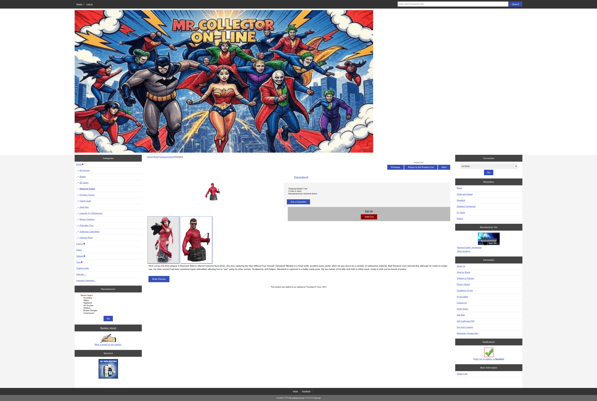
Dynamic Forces (87, 195)
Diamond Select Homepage (469, 247)
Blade (459, 188)
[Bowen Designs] (108, 310)
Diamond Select (166, 157)
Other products (463, 251)
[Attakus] (108, 308)
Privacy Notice (463, 284)
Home (79, 4)
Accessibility (462, 297)
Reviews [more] (108, 328)
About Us (461, 266)
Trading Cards (82, 268)
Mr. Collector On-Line (296, 398)
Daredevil (461, 200)
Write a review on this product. (108, 344)
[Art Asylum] (108, 305)
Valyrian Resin (86, 238)
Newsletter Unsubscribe (467, 333)
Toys (78, 262)
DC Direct (83, 183)
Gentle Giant (85, 201)
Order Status (462, 309)
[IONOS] (108, 369)
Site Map (461, 315)
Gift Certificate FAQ (465, 321)
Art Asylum (84, 170)
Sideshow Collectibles (89, 231)
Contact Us (462, 303)
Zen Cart (317, 398)
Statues (80, 256)
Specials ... (81, 274)
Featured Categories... (86, 280)
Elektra (460, 218)
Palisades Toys (86, 225)
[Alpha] (108, 300)
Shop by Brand (463, 272)
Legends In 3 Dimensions (91, 213)
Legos (79, 250)
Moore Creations (87, 219)
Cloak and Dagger (465, 194)
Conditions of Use (465, 290)
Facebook (306, 391)
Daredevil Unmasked (466, 206)
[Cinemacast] (108, 313)
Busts (156, 157)
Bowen (82, 177)
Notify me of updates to (488, 359)
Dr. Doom (461, 212)
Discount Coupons (465, 327)
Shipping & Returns (465, 278)
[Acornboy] (108, 298)
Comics (80, 244)
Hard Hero (84, 207)
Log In (89, 4)
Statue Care (462, 374)
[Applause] (108, 303)
